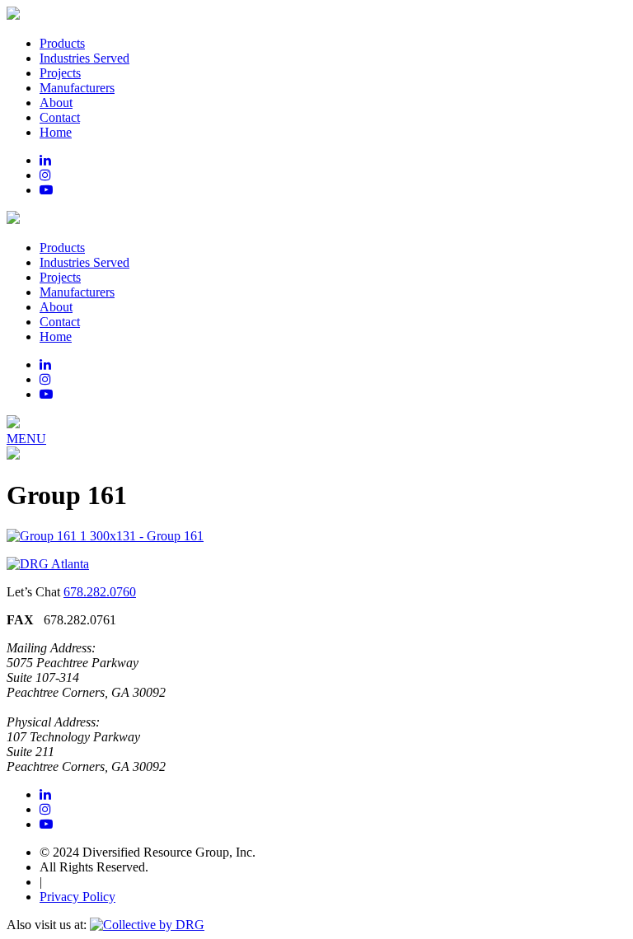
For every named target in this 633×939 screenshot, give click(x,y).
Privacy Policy (77, 897)
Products (62, 43)
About (56, 103)
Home (56, 132)
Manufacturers (77, 88)
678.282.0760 (99, 592)
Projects (60, 73)
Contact (60, 117)
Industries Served (84, 58)
